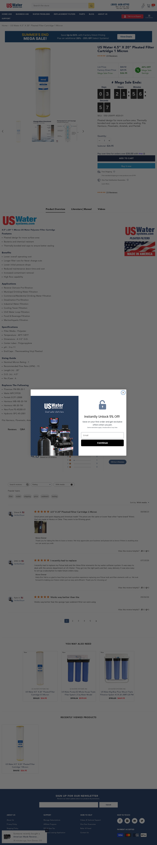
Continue (102, 442)
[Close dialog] (123, 392)
